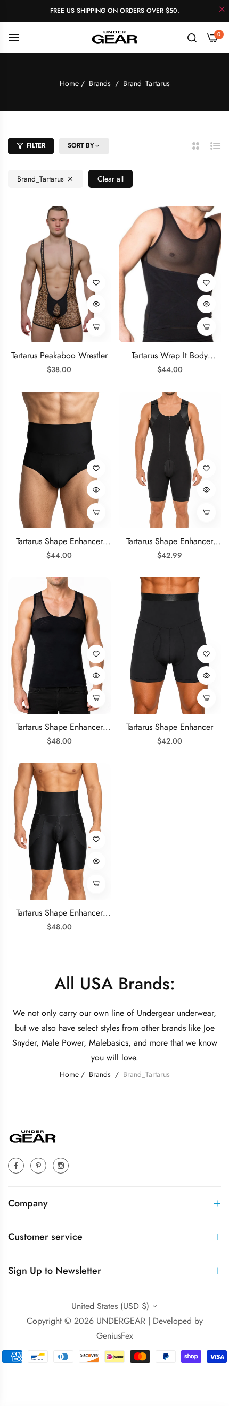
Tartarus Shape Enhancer (169, 727)
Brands (100, 83)
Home (69, 83)
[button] (96, 282)
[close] (222, 10)
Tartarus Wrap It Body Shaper (170, 355)
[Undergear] (114, 37)
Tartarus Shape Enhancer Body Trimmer (169, 541)
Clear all (110, 179)
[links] (17, 1165)
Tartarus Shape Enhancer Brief (59, 541)
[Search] (192, 37)
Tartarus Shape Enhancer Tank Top (59, 727)
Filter (36, 145)
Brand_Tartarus (40, 179)
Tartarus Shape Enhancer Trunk (59, 913)
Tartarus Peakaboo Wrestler (59, 355)
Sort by (81, 146)
